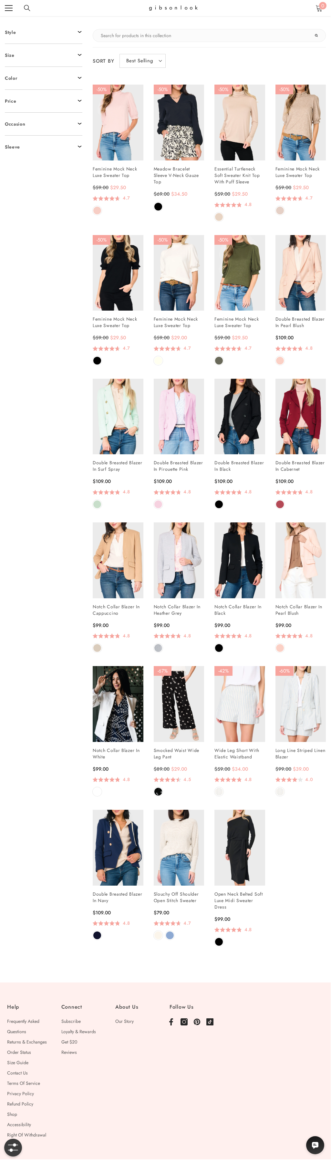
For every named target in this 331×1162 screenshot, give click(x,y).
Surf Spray (97, 504)
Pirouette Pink (158, 504)
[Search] (27, 8)
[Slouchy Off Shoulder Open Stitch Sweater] (179, 848)
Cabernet (279, 504)
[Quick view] (134, 93)
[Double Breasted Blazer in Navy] (118, 848)
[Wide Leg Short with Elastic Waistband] (239, 704)
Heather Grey (158, 648)
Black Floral (158, 791)
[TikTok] (210, 1022)
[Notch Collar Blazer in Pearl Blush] (300, 560)
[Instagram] (184, 1022)
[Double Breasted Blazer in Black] (239, 417)
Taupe (218, 216)
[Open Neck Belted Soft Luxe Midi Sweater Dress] (239, 848)
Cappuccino (97, 648)
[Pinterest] (197, 1022)
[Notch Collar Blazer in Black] (239, 560)
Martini (218, 360)
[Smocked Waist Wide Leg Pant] (179, 704)
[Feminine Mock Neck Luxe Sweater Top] (118, 122)
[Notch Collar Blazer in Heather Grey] (179, 560)
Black (158, 206)
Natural (158, 935)
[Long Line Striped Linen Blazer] (300, 704)
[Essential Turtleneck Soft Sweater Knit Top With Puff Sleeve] (239, 122)
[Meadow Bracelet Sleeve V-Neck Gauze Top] (179, 122)
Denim (169, 935)
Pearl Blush (279, 360)
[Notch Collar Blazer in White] (118, 704)
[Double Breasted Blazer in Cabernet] (300, 417)
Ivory (158, 360)
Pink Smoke (97, 210)
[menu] (9, 8)
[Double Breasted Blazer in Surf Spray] (118, 417)
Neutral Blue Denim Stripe (218, 791)
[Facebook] (171, 1022)
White (97, 791)
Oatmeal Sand (279, 210)
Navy (97, 935)
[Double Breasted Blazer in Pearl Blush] (300, 273)
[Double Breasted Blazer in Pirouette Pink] (179, 417)
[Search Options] (319, 35)
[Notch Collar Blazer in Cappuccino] (118, 560)
